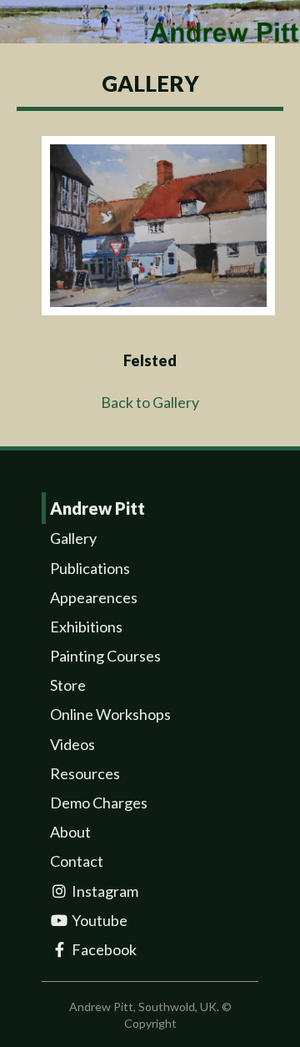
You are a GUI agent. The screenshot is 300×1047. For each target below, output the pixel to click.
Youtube (98, 920)
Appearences (94, 597)
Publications (90, 568)
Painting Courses (105, 656)
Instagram (103, 891)
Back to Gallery (150, 402)
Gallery (73, 538)
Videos (72, 744)
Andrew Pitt (97, 508)
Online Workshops (110, 714)
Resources (85, 773)
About (70, 832)
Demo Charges (99, 802)
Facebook (103, 949)
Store (68, 685)
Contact (76, 861)
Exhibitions (86, 626)
